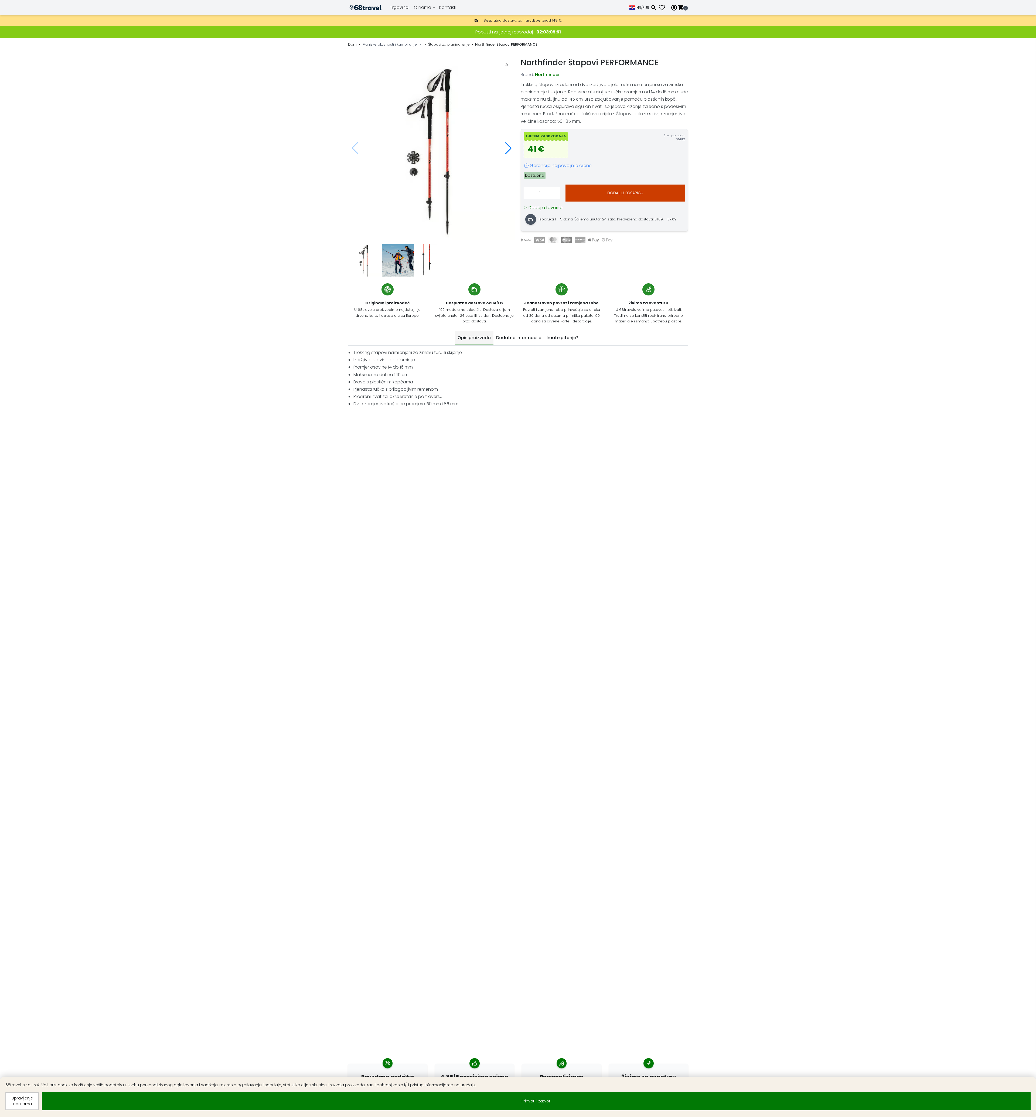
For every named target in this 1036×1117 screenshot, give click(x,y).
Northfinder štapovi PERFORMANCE (506, 44)
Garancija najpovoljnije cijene (561, 165)
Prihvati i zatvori (536, 1101)
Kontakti (447, 7)
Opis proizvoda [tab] (474, 338)
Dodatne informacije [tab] (518, 338)
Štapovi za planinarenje (449, 44)
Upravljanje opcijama (22, 1100)
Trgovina (399, 7)
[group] (431, 148)
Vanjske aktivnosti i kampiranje (390, 44)
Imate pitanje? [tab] (562, 338)
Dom (352, 44)
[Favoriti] (664, 7)
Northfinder (547, 74)
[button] (508, 148)
